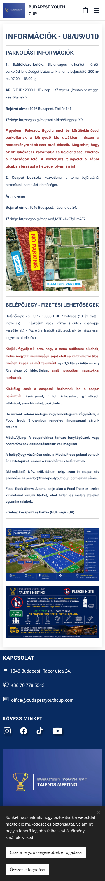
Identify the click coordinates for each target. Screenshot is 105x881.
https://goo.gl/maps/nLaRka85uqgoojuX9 (51, 120)
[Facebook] (25, 732)
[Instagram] (8, 732)
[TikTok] (41, 732)
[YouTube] (59, 732)
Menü (96, 10)
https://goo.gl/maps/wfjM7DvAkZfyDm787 (52, 219)
